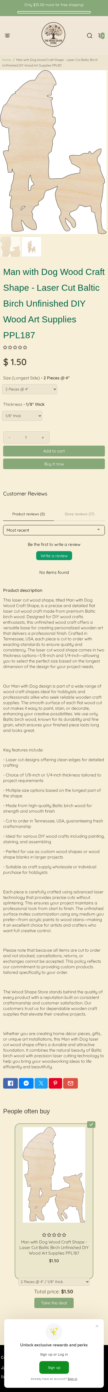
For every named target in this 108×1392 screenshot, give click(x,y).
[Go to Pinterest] (55, 1083)
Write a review (54, 555)
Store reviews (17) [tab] (79, 514)
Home (6, 60)
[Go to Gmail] (70, 1083)
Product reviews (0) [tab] (28, 514)
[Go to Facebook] (10, 1083)
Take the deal (54, 1302)
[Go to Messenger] (26, 1083)
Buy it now (54, 463)
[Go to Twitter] (41, 1083)
